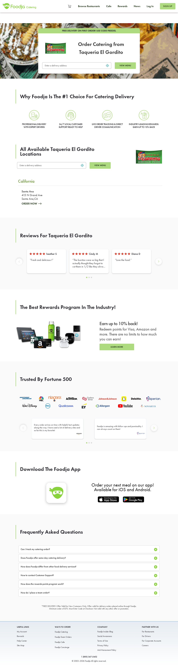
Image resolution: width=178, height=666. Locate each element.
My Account (22, 631)
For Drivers (146, 636)
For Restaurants (148, 631)
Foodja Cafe (60, 642)
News (137, 6)
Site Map (20, 645)
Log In (150, 6)
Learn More (117, 347)
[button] (20, 263)
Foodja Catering (61, 632)
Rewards (122, 6)
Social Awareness (104, 636)
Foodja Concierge (62, 647)
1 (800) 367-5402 (89, 656)
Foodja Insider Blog (105, 631)
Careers (145, 645)
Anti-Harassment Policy (106, 650)
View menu (125, 65)
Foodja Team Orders (63, 637)
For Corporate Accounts (151, 641)
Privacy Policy (102, 645)
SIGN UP (167, 6)
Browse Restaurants (89, 6)
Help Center (22, 641)
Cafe (108, 6)
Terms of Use (102, 641)
